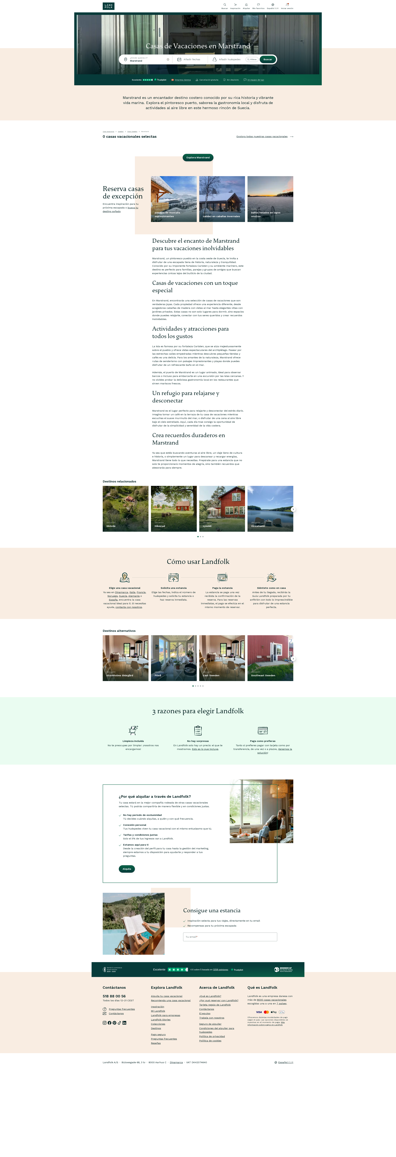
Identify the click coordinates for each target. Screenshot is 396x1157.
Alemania (134, 596)
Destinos (156, 1028)
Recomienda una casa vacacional (171, 1000)
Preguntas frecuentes (122, 1009)
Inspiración (235, 8)
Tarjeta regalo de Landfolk (215, 1004)
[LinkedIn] (124, 1023)
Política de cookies (210, 1040)
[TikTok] (119, 1023)
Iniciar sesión (287, 8)
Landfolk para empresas (165, 1015)
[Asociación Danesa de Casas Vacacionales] (283, 969)
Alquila (127, 868)
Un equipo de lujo (256, 80)
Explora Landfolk (166, 987)
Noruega (113, 596)
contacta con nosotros (129, 607)
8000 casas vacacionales (271, 999)
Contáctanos (116, 1013)
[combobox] (145, 59)
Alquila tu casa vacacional (166, 996)
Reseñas (156, 1043)
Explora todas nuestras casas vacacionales (262, 136)
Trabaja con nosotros (211, 1017)
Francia (141, 592)
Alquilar (246, 8)
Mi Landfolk (158, 1010)
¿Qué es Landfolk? (210, 996)
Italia (132, 592)
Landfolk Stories (160, 1019)
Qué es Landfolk (262, 987)
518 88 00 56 (114, 996)
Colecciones (158, 1023)
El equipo (204, 1013)
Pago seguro (158, 1034)
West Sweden (132, 131)
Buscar (268, 59)
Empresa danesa (183, 80)
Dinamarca (121, 592)
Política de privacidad (212, 1036)
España (113, 599)
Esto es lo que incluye (205, 749)
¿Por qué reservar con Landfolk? (218, 1000)
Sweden (121, 131)
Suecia (123, 596)
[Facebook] (109, 1023)
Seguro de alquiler (210, 1023)
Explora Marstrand (198, 157)
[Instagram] (104, 1023)
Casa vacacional (108, 131)
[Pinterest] (114, 1023)
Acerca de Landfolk (217, 987)
